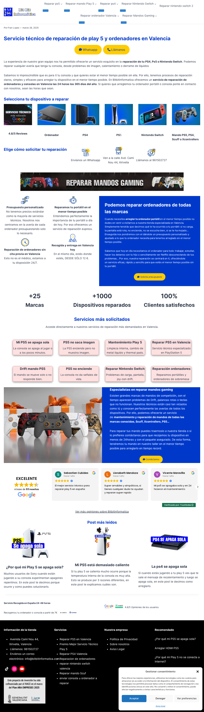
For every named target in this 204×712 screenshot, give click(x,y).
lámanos (118, 50)
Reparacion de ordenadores (77, 658)
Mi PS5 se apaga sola (32, 342)
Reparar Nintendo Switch (125, 369)
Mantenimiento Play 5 (125, 342)
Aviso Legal (117, 649)
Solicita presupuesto (151, 276)
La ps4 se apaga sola (169, 566)
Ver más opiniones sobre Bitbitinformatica (102, 511)
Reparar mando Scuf (73, 673)
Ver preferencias (187, 698)
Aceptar (134, 698)
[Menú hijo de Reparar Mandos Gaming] (124, 22)
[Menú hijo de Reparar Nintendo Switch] (123, 10)
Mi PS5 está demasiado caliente (102, 565)
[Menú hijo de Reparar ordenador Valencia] (82, 22)
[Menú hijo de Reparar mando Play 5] (67, 10)
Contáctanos (152, 459)
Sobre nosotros (119, 644)
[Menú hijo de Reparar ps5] (45, 10)
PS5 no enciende (79, 369)
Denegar (160, 698)
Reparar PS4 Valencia (73, 653)
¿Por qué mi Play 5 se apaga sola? (34, 567)
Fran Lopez (13, 27)
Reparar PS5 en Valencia (171, 342)
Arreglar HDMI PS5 (167, 648)
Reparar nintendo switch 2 (176, 5)
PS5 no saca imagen (79, 342)
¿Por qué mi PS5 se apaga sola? (175, 639)
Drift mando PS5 (32, 369)
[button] (197, 671)
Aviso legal (160, 706)
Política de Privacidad (124, 639)
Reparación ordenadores (171, 369)
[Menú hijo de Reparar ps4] (101, 10)
